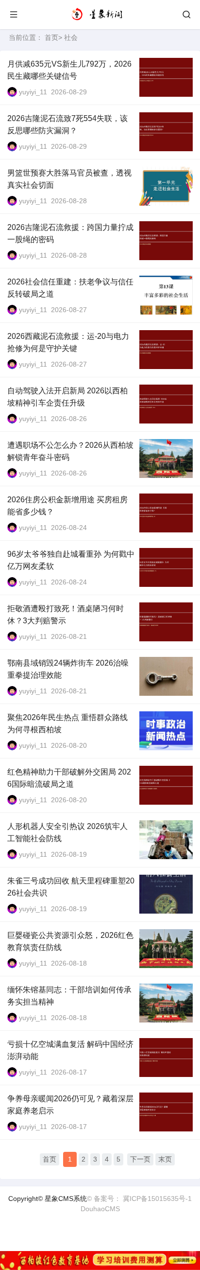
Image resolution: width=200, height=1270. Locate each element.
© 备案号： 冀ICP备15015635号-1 (139, 1198)
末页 (165, 1159)
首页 (51, 37)
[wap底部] (100, 1260)
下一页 (140, 1159)
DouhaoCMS (100, 1209)
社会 (71, 37)
